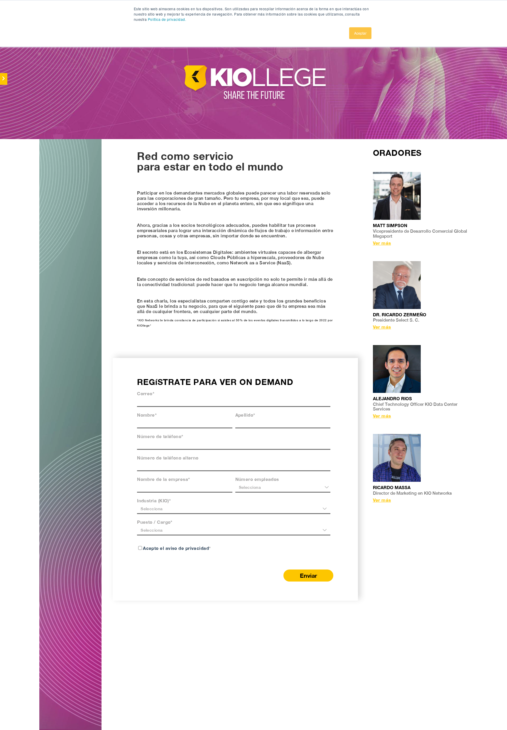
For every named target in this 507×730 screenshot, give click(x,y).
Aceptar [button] (360, 33)
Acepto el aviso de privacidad (176, 548)
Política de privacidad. (167, 19)
